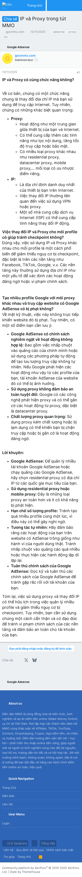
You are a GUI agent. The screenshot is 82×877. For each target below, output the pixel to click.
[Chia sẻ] (72, 72)
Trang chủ (9, 787)
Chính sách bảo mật (59, 850)
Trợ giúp (9, 856)
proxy (72, 31)
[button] (34, 843)
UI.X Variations (16, 843)
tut (6, 36)
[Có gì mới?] (67, 5)
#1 (78, 72)
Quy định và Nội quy (30, 850)
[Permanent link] (76, 80)
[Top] (35, 856)
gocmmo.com (15, 31)
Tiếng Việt (48, 843)
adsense (59, 31)
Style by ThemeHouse (25, 872)
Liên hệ (7, 804)
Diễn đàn (8, 796)
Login (6, 823)
